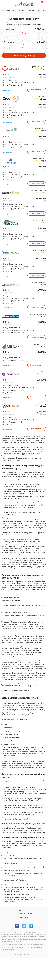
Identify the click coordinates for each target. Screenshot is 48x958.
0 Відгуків (43, 69)
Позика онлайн (8, 11)
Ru (42, 6)
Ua (42, 2)
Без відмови (30, 11)
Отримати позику (37, 90)
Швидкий (20, 11)
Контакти (24, 917)
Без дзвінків (42, 11)
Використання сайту (24, 914)
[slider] (24, 33)
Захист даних (24, 910)
